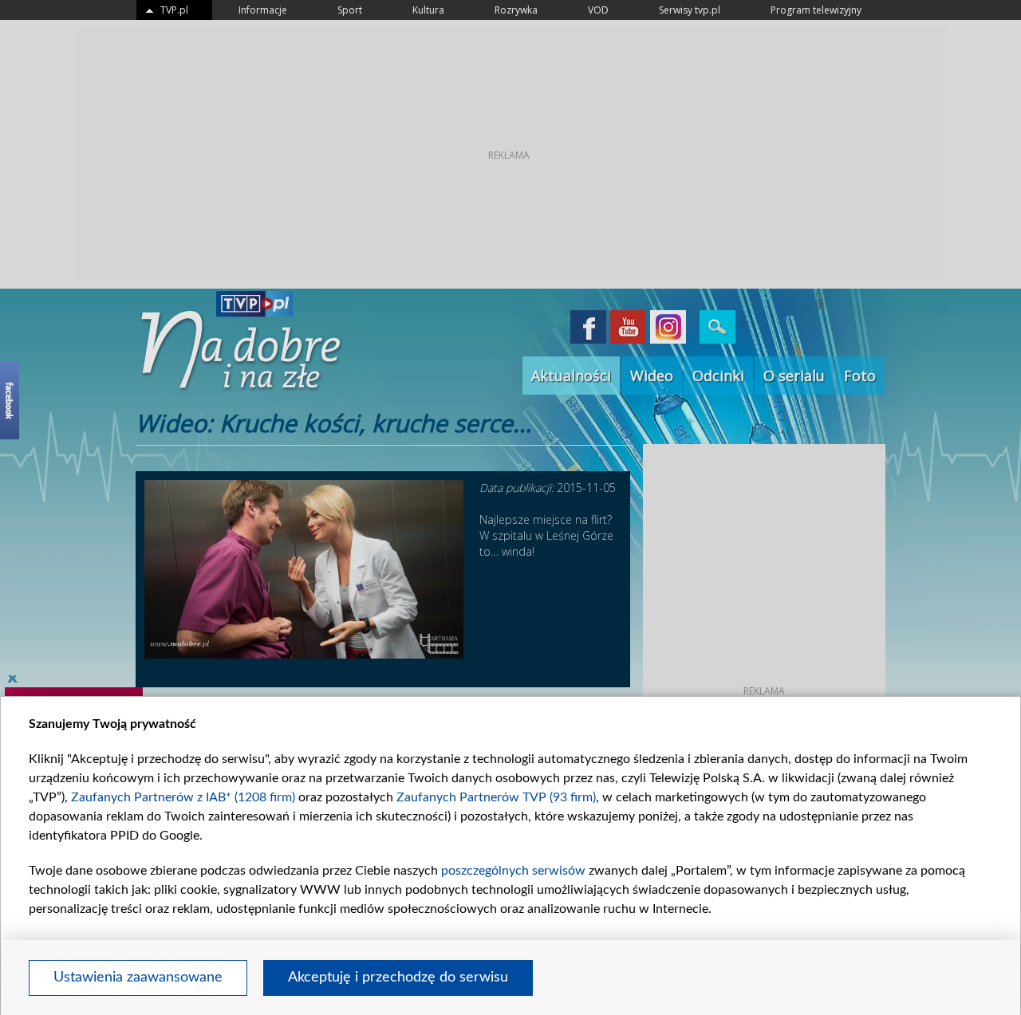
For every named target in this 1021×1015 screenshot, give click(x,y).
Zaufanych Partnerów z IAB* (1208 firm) (183, 797)
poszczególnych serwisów (513, 870)
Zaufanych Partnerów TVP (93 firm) (496, 797)
